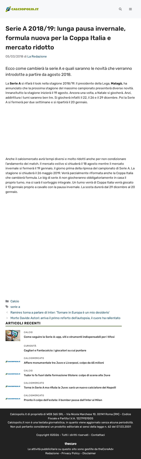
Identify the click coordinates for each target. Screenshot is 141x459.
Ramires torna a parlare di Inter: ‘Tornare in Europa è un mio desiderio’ (60, 312)
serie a (15, 307)
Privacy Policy (71, 453)
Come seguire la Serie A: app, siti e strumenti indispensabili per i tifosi (69, 337)
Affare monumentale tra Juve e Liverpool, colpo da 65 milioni (64, 362)
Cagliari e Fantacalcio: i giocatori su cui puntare (55, 350)
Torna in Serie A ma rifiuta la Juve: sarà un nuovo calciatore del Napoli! (70, 387)
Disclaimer (89, 453)
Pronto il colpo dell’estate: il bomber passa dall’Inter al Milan (63, 400)
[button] (120, 9)
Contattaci (98, 435)
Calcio (14, 301)
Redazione (52, 453)
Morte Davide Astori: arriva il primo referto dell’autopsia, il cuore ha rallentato (65, 318)
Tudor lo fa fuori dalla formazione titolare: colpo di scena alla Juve (67, 375)
